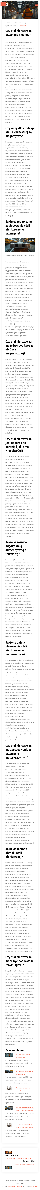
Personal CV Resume (15, 1186)
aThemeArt (34, 1186)
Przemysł (22, 26)
